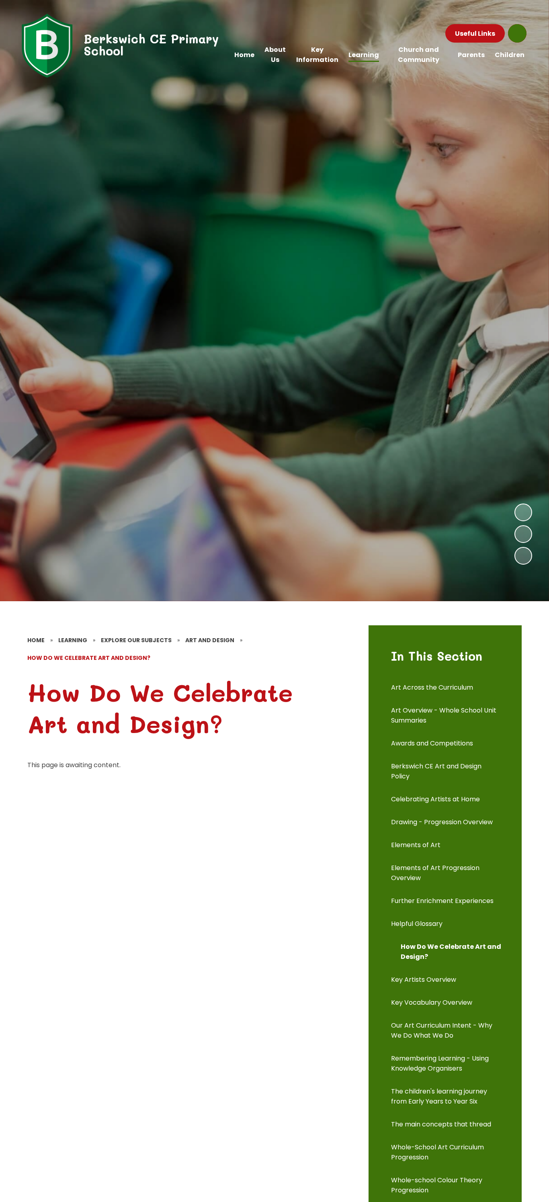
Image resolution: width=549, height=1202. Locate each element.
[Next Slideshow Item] (523, 512)
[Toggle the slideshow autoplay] (523, 556)
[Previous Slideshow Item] (523, 534)
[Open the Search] (517, 33)
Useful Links (475, 33)
